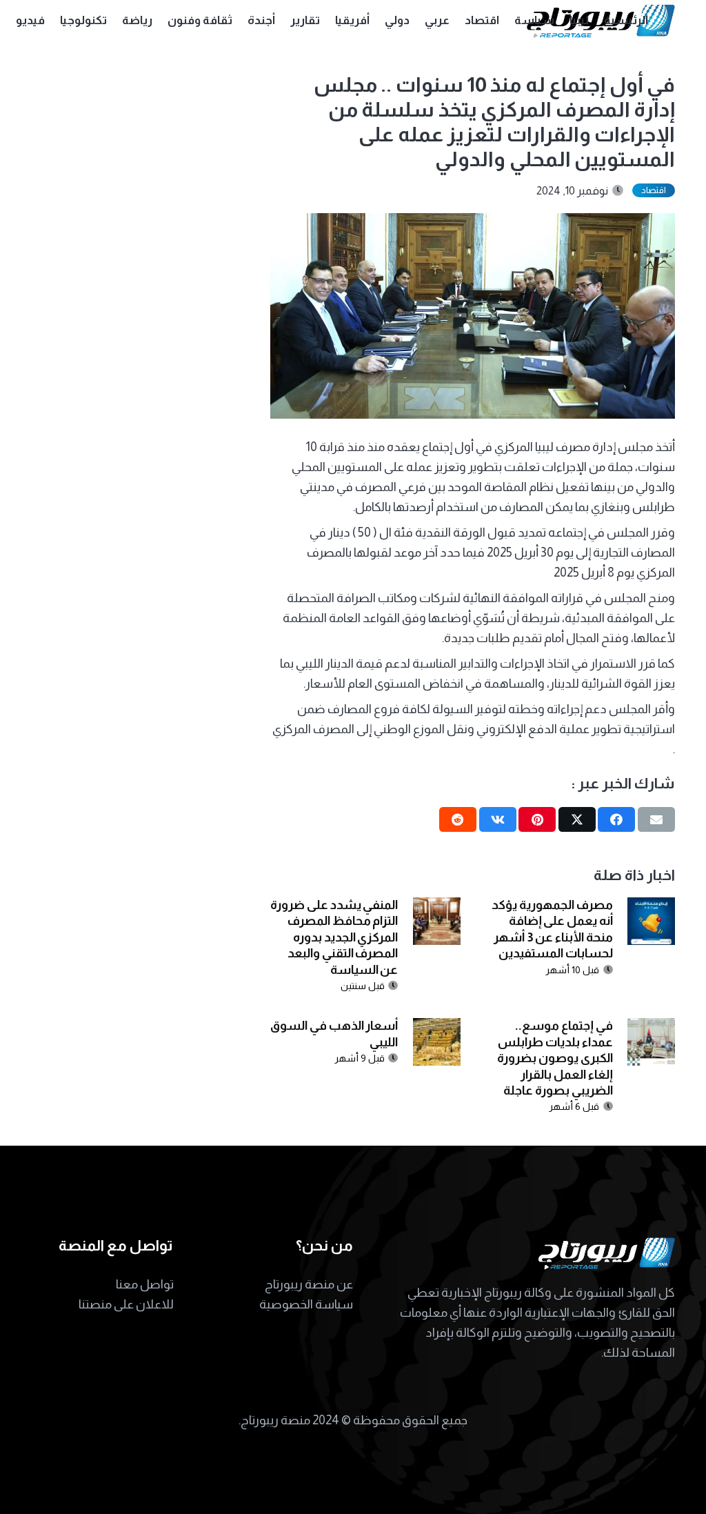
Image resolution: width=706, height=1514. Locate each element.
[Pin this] (537, 819)
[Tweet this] (577, 819)
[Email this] (656, 819)
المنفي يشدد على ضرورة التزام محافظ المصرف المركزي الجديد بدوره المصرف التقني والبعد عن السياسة (334, 937)
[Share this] (616, 819)
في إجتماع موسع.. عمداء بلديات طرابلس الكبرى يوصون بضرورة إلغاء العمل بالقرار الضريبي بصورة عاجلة (554, 1058)
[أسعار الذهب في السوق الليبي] (437, 1028)
